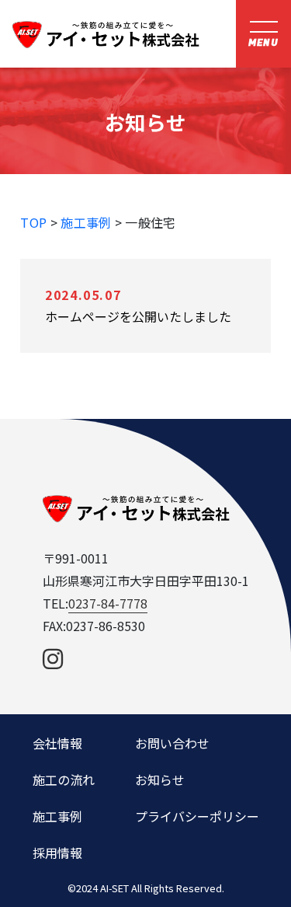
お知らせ (160, 779)
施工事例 (86, 222)
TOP (33, 222)
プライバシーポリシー (197, 816)
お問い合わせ (172, 743)
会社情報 (57, 743)
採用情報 (57, 852)
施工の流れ (64, 779)
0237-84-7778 (107, 603)
